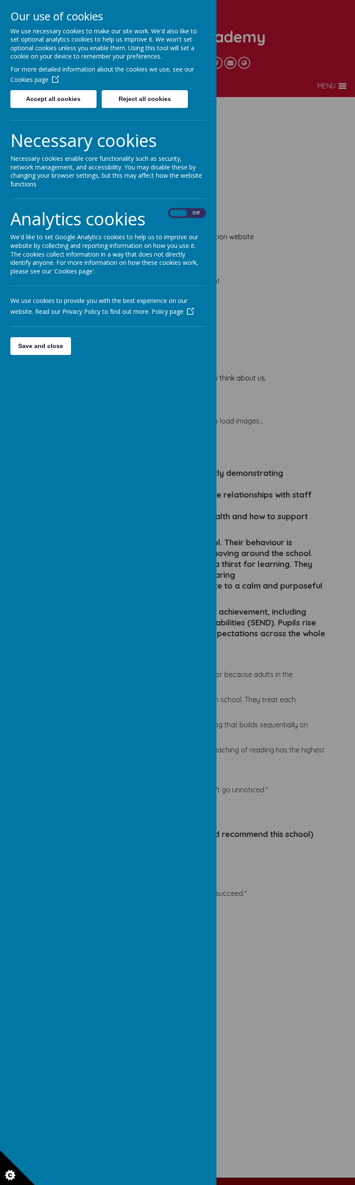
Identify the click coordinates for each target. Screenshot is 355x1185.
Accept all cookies (53, 98)
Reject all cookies (145, 98)
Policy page (168, 311)
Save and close (40, 345)
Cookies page (29, 79)
